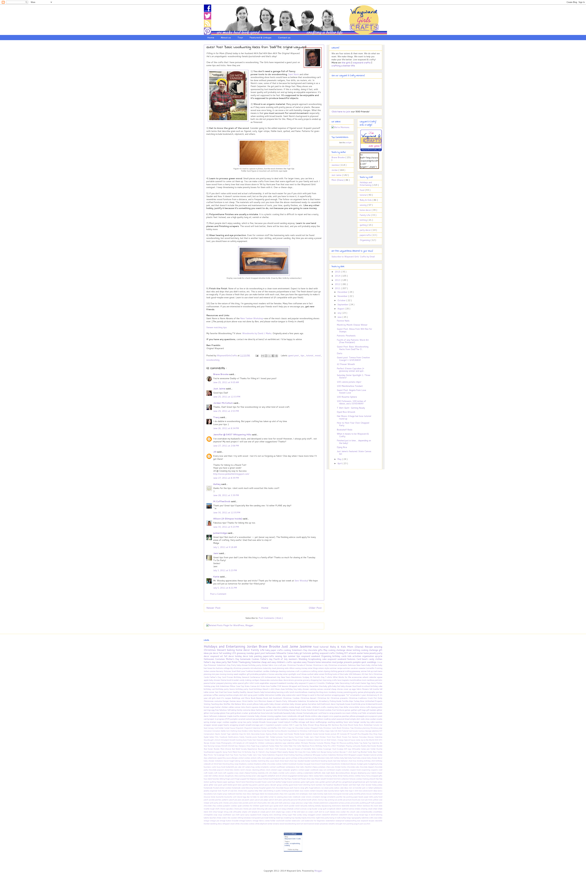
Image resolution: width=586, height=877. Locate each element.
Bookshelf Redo (344, 429)
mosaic (369, 794)
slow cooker (371, 719)
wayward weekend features (341, 659)
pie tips (379, 692)
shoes (304, 674)
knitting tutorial (288, 791)
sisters (321, 668)
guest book (293, 785)
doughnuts (229, 776)
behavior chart (347, 761)
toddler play (280, 695)
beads (330, 761)
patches (218, 800)
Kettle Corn (252, 701)
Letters (298, 743)
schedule (290, 809)
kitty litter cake (261, 791)
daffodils (318, 773)
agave (379, 677)
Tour (240, 37)
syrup (240, 722)
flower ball (296, 779)
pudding (363, 803)
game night (305, 782)
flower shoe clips (308, 779)
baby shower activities (279, 704)
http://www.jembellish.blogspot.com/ (231, 473)
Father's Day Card (218, 677)
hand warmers (317, 785)
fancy (363, 776)
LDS (234, 653)
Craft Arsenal (313, 731)
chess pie (330, 767)
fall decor (229, 656)
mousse (207, 797)
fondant (330, 779)
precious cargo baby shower (308, 803)
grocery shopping (311, 680)
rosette (207, 809)
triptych (287, 722)
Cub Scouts (353, 731)
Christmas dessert (308, 698)
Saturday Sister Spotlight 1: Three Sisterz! (353, 376)
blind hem (218, 764)
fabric (271, 665)
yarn (262, 724)
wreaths (332, 824)
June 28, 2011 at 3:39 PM (226, 495)
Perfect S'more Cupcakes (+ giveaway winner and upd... (351, 370)
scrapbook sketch (334, 809)
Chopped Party (316, 728)
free (377, 779)
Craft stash (355, 683)
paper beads (358, 797)
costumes (290, 671)
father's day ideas (213, 662)
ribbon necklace (363, 806)
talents (207, 818)
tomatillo (370, 668)
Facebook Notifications (229, 737)
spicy (247, 815)
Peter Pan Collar (281, 746)
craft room (218, 773)
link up (370, 671)
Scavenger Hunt (330, 749)
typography (356, 818)
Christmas (210, 650)
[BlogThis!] (266, 355)
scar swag (282, 809)
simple (353, 719)
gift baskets (371, 709)
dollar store (349, 707)
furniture (340, 709)
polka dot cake (268, 803)
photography (370, 692)
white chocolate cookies (245, 824)
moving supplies (274, 716)
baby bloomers (319, 758)
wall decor (311, 722)
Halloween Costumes (215, 659)
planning (228, 683)
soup (220, 815)
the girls (346, 62)
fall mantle (374, 689)
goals (220, 785)
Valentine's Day (300, 650)
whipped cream (228, 824)
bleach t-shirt (269, 689)
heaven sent (347, 785)
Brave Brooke (221, 374)
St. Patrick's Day (263, 752)
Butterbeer (368, 725)
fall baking (232, 709)
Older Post (315, 607)
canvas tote (239, 707)
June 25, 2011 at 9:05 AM (226, 382)
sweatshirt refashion (330, 815)
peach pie (233, 800)
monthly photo (360, 794)
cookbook (314, 770)
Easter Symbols (306, 734)
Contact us (284, 37)
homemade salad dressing (242, 788)
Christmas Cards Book (332, 728)
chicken (265, 665)
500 (291, 725)
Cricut (379, 662)
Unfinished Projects (373, 701)
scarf (299, 674)
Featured (262, 737)
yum (361, 824)
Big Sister (344, 725)
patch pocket (209, 800)
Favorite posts (251, 737)
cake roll (241, 767)
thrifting (328, 674)
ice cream (346, 713)
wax (359, 820)
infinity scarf (357, 713)
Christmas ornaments (338, 665)
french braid (312, 709)
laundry (331, 791)
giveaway (241, 653)
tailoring (379, 815)
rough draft (215, 809)
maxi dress (247, 794)
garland (329, 782)
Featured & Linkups (260, 37)
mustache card (230, 797)
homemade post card (312, 713)
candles (266, 671)
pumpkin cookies (230, 806)
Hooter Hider (269, 740)
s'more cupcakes (227, 809)
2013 (338, 280)
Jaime (358, 740)
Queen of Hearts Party (277, 701)
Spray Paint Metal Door (232, 752)
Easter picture (331, 734)
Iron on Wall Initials (328, 740)
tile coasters (233, 818)
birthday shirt (370, 761)
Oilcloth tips (233, 746)
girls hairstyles (372, 782)
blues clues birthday (284, 689)
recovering (310, 719)
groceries (298, 680)
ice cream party (327, 788)
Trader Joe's (252, 755)
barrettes (312, 704)
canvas (320, 689)
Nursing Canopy (214, 746)
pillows (353, 716)
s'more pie (237, 809)
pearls (247, 800)
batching (262, 761)
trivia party (324, 818)
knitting (363, 219)
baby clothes (372, 665)
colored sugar (276, 770)
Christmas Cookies (291, 698)
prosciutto (355, 803)
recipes (301, 719)
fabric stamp (314, 776)
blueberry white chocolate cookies (268, 764)
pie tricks (369, 800)
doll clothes (213, 776)
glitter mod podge (212, 713)
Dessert (222, 650)
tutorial (310, 355)
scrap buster (312, 809)
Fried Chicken (320, 737)
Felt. (268, 737)
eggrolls (264, 776)
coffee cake (271, 707)
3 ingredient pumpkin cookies (276, 725)
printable (254, 674)
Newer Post (213, 607)
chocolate (313, 650)
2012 (338, 284)
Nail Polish (232, 662)
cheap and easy (269, 662)
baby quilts (264, 704)
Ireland (317, 740)
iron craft (278, 665)
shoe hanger (218, 812)
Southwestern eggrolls (213, 752)
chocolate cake (353, 767)
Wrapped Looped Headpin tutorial (362, 755)
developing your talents (367, 773)
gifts (320, 650)
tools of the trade (340, 674)
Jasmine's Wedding (298, 659)
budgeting (372, 764)
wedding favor (342, 722)
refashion (319, 719)
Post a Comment (218, 593)
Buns (361, 725)
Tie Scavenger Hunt (222, 755)
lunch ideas (373, 791)
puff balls (371, 803)
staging (265, 815)
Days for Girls (245, 734)
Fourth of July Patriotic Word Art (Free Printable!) (353, 341)
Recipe (369, 646)
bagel (232, 761)
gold (232, 713)
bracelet (235, 680)
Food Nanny (288, 737)
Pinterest (212, 665)
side (231, 812)
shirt (211, 812)
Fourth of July (280, 659)
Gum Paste (247, 740)
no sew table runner (265, 797)
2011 (338, 288)
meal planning (278, 668)
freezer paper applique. (226, 782)
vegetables (264, 683)
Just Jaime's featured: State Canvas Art (354, 452)
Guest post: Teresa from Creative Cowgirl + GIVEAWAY (353, 359)
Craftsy (322, 731)
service (352, 809)
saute (275, 809)
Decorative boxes (258, 734)
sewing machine (226, 695)
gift (333, 782)
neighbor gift (244, 674)
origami (325, 716)
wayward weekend (311, 656)
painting (258, 656)
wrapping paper (339, 695)
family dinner (337, 776)
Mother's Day (233, 659)
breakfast (258, 671)
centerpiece (291, 767)
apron (288, 758)
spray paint (253, 695)
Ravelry (364, 746)
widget (348, 142)
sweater (362, 668)
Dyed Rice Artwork (346, 411)
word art (300, 824)
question (271, 719)
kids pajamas (249, 791)
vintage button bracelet (229, 820)
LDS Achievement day (270, 677)
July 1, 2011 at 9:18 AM (225, 547)
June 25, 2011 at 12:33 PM (226, 396)
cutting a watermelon (305, 773)
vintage (302, 722)
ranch (281, 806)
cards (344, 656)
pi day (325, 800)
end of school (282, 776)
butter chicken (221, 707)
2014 (338, 275)
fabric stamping (325, 776)
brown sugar (209, 707)
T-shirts (329, 677)
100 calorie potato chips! (349, 381)
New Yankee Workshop (251, 318)
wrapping (234, 724)
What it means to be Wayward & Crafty (353, 435)
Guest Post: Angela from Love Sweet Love (351, 391)
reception (293, 719)
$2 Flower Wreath (346, 364)
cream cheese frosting (248, 773)
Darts (339, 353)
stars (271, 815)
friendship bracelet (254, 782)
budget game (362, 764)
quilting (363, 224)
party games (358, 692)
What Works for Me (342, 677)
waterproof (340, 820)
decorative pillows (343, 773)
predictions (324, 803)
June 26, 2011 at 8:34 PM (226, 428)
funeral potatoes (294, 782)
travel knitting (270, 818)
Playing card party (353, 746)
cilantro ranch (239, 770)
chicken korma (341, 767)
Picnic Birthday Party (318, 746)
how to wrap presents (332, 713)
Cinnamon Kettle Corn (221, 731)
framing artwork (369, 779)
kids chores (239, 791)
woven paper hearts (221, 724)
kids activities (355, 656)
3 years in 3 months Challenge (321, 683)
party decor (365, 230)
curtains (293, 773)
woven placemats (321, 824)
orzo (331, 716)
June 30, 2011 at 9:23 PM (226, 526)
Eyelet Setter (209, 737)
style (327, 668)
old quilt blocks (304, 716)
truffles (295, 722)
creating (330, 707)
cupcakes (297, 662)
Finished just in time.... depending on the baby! (354, 442)
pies (285, 665)
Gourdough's (209, 740)
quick (364, 662)
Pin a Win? (332, 746)
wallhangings (322, 722)
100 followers (355, 674)
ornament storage (319, 797)
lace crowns (305, 791)
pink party (214, 803)
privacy (342, 803)
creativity (261, 773)
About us (226, 37)
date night (326, 773)
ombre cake (316, 716)
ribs (372, 806)
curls (287, 773)
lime (347, 791)
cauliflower (281, 767)
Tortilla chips (348, 701)
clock (268, 770)
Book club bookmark (273, 698)
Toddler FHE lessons (279, 686)
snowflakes (377, 812)
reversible (346, 806)
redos (235, 683)
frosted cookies (325, 709)
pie (211, 653)
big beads (340, 704)
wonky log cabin (368, 722)
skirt (246, 695)
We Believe (236, 704)
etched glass (303, 776)
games (348, 709)
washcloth (280, 820)
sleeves (333, 812)
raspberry (284, 719)
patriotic (378, 680)
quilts (277, 719)
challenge (274, 671)
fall (221, 653)
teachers (213, 818)
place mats (238, 803)
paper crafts (277, 650)
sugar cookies (223, 722)
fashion (259, 709)
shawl (347, 719)
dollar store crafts (362, 707)
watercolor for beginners (315, 820)
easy (304, 662)
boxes (348, 704)
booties (300, 764)
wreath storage (252, 724)
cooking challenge (370, 650)
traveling (287, 818)
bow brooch (316, 764)
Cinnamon (208, 731)
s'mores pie (247, 809)
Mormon (262, 701)
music (284, 716)
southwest (227, 815)
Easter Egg (365, 683)
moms (330, 794)
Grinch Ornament (222, 740)
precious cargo (289, 803)
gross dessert (271, 785)
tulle (339, 818)
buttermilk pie (232, 767)
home (366, 653)
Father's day (266, 659)
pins (232, 803)
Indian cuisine (210, 671)
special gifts (243, 683)
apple (206, 680)
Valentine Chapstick (275, 755)
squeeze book (256, 815)
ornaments (331, 797)
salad (333, 719)
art (222, 656)
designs (354, 773)
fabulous (223, 709)
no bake (253, 797)
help (262, 692)
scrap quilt (322, 809)
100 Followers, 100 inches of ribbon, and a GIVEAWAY (351, 402)
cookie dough (294, 707)
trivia (309, 818)
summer (292, 656)
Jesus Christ (241, 701)
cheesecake (265, 680)
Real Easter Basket (374, 746)
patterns (225, 800)
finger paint (230, 779)
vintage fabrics (259, 820)
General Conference (251, 677)
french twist (241, 782)
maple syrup (222, 794)
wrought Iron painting (344, 824)
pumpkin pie (261, 719)
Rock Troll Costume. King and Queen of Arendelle (291, 749)
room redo (378, 806)
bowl (324, 764)
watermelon (331, 820)
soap (215, 815)
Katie (216, 576)
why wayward (300, 683)
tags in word (370, 815)
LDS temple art (238, 743)
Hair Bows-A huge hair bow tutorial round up (354, 417)
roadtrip (327, 719)
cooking (288, 650)
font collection (343, 779)
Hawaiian (260, 740)
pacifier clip (341, 797)
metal (262, 794)
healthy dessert (247, 692)
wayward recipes (368, 820)
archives (294, 758)
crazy (236, 773)
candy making (245, 680)
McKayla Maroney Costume (312, 743)
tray (293, 818)
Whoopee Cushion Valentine (324, 755)
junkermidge (220, 533)
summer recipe (336, 668)
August (341, 308)
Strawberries (313, 701)
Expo (380, 734)
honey (256, 788)
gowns (255, 785)
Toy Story (243, 755)
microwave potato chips (274, 794)
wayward (215, 656)
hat (324, 785)
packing (349, 797)
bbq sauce (270, 761)
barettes (254, 761)
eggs (354, 689)
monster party (348, 794)
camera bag (250, 767)
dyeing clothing (331, 671)
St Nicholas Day (249, 752)
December (342, 292)
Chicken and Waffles (269, 728)
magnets (345, 680)
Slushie (379, 749)
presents (348, 662)
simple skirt (238, 695)
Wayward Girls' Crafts (293, 839)
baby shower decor (374, 758)
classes (248, 770)
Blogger (318, 870)
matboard (232, 794)
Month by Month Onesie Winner (352, 324)
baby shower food (349, 686)
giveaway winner (359, 671)
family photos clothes (352, 776)
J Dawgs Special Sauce (346, 740)
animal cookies (244, 758)
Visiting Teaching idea (213, 704)
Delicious (352, 665)
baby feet (344, 758)
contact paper (304, 770)
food (362, 190)
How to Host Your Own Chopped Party (353, 424)
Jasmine (335, 165)
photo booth (306, 800)
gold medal (228, 785)
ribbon (292, 668)
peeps (266, 800)
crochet (281, 773)
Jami (216, 553)
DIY (346, 653)
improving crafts (330, 680)
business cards (210, 767)
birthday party (255, 665)
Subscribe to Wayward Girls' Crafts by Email (353, 256)
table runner (319, 674)
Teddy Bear (372, 752)
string (284, 815)
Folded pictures (276, 737)
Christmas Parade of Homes (300, 665)
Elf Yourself (352, 734)
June (339, 317)
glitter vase (213, 785)
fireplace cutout (256, 779)
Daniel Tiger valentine (230, 734)
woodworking (212, 359)
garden (322, 782)
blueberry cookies (246, 764)
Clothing (339, 653)
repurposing (326, 806)
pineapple (360, 716)
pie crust (361, 800)
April (339, 463)
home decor (366, 210)
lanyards (320, 791)
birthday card (210, 689)
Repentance (252, 749)
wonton (328, 695)
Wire (244, 704)
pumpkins (263, 674)
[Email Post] (257, 355)
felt (275, 709)
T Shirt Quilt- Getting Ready (351, 407)
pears (252, 800)
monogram (337, 794)
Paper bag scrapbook (260, 746)
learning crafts (283, 692)
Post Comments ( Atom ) (271, 618)
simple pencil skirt (268, 812)
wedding (227, 653)
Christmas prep (376, 728)
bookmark (293, 764)
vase (376, 818)
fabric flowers (362, 689)
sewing (363, 205)
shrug (226, 812)
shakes (358, 809)
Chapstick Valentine (252, 728)
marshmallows (301, 692)
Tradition (249, 671)
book (229, 680)
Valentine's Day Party (227, 665)
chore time (229, 770)
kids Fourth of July (226, 791)
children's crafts (285, 662)
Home (210, 37)
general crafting (345, 671)
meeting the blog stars (318, 692)
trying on (333, 818)
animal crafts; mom (258, 758)
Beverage (324, 725)
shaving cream (367, 809)
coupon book (355, 770)
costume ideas (276, 680)
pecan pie (259, 800)
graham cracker (242, 713)
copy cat (322, 770)
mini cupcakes (290, 794)
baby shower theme (218, 680)
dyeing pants (376, 707)
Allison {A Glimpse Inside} (228, 518)
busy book (221, 767)
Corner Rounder (268, 731)
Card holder (219, 728)
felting (222, 779)
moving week (232, 674)
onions (309, 797)
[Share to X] (269, 355)
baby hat (336, 686)
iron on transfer (355, 788)
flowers (311, 662)
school (297, 809)
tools (257, 683)
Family (242, 737)
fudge (284, 782)
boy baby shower (302, 689)
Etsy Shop (373, 734)
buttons (219, 668)
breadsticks (336, 764)
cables (231, 707)
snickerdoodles (366, 812)
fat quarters (268, 709)
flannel (292, 709)
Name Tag (358, 743)
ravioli (297, 806)
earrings (207, 709)
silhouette (237, 812)
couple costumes (342, 770)
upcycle (378, 656)
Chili (280, 728)
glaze (206, 785)
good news (237, 785)
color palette (282, 707)
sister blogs (313, 668)
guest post (293, 355)
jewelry (373, 653)
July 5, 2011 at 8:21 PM (225, 587)
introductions (256, 668)
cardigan (256, 680)
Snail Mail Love (238, 671)
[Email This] (262, 355)
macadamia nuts (210, 794)
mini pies (216, 674)
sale (266, 809)
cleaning (282, 671)
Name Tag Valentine (371, 743)
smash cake (355, 812)
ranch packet (289, 806)
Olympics (242, 746)
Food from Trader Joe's (305, 737)
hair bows (228, 692)
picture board (351, 800)
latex (326, 791)
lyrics (380, 791)
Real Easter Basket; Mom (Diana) (218, 749)
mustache (220, 797)
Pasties (272, 746)
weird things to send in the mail (310, 695)
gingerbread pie (359, 782)
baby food (352, 758)
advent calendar (369, 677)
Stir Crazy (299, 752)
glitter (379, 709)
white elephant (261, 824)
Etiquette (365, 734)
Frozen (345, 737)
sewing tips (281, 656)
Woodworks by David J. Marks (256, 333)
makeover (222, 716)
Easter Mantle (294, 734)
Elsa (359, 734)
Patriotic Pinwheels (346, 335)
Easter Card (283, 734)
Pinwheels (341, 746)
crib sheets (273, 773)
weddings (372, 662)
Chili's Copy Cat (288, 728)
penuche (287, 800)
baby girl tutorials (303, 653)
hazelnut (330, 785)
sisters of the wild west (295, 812)
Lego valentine (288, 743)
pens (281, 800)
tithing (241, 818)
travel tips (280, 818)
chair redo (300, 767)
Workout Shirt (342, 755)
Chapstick (239, 728)
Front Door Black (334, 737)
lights (342, 791)
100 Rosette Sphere (347, 396)
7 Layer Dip (298, 725)
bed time (337, 761)
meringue (256, 794)
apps (283, 758)
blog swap (234, 764)
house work (289, 788)
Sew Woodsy (301, 580)
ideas (346, 788)
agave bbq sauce (224, 758)
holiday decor (242, 656)
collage (226, 668)
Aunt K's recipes (224, 698)
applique (277, 758)
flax (282, 779)
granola (261, 785)
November (342, 296)
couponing (366, 770)
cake (324, 659)
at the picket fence (305, 758)
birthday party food (245, 689)
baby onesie (362, 758)
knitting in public (274, 791)
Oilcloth (224, 746)
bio (214, 668)
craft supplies (228, 773)
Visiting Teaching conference (300, 755)
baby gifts (327, 686)
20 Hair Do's (367, 674)
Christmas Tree (348, 728)
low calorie (363, 791)
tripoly (304, 818)
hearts (257, 692)
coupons (374, 770)
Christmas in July (320, 665)
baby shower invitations (214, 761)
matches (239, 794)
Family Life (365, 215)
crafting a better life (343, 65)
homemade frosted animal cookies (218, 788)
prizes (348, 803)
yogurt (357, 824)
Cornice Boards (281, 731)
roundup (250, 653)
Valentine (256, 662)
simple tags (281, 812)
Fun (350, 737)
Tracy (216, 417)
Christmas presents (339, 698)
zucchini (366, 824)
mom (364, 680)
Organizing (365, 240)
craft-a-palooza (302, 671)
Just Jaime (219, 388)
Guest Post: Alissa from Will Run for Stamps (354, 330)
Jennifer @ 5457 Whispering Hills (232, 434)
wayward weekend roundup (282, 683)
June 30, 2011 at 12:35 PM (226, 512)
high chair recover (364, 785)
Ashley (217, 484)
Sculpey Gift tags (344, 749)
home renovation (324, 662)
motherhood (377, 794)
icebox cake (339, 788)
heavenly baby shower (293, 713)
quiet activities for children (249, 806)
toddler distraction (266, 695)
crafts (287, 843)
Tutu (259, 755)
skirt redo (360, 719)
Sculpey (306, 677)
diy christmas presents (240, 668)
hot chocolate (278, 788)
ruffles (215, 695)
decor (216, 653)
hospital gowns (265, 788)
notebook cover (299, 797)
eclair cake (256, 776)
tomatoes (247, 818)
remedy (318, 806)
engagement (293, 776)
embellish (272, 776)
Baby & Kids (366, 199)
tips (303, 355)
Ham (254, 740)
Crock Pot (372, 698)
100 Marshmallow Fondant (350, 386)
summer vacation (350, 668)
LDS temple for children (255, 743)
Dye (206, 665)
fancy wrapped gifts (374, 776)
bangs (248, 761)
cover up (348, 689)
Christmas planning (362, 728)
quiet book (264, 806)
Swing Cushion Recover (336, 752)
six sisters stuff (312, 812)
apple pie (270, 758)
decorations (288, 680)
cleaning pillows (259, 770)
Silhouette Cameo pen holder (364, 749)
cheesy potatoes (319, 767)
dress (236, 776)
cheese (262, 707)
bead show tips (291, 761)
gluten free (225, 713)
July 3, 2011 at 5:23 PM (225, 570)
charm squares (252, 707)
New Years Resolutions (291, 677)
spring (207, 722)
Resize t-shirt (264, 749)
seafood (345, 809)
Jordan (334, 170)
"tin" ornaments (353, 695)
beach (365, 659)
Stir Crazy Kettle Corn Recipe (315, 752)
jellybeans (378, 788)
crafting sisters (317, 671)
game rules (314, 782)
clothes (378, 659)
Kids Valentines (223, 686)
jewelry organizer (211, 791)
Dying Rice (342, 447)
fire (248, 779)
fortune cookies (356, 779)
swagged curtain (314, 815)
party (224, 662)
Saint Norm (293, 74)
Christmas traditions (358, 698)
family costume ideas (246, 709)
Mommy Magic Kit (331, 743)
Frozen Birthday (234, 677)
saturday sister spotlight (286, 674)
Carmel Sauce (229, 728)
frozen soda (267, 782)
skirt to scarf (324, 812)
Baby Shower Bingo (311, 725)
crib (267, 773)
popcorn (374, 716)
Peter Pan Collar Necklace (299, 746)
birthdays (258, 689)
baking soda (240, 761)
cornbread (330, 770)
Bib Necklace (334, 725)
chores (340, 689)
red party (304, 806)
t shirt (252, 683)
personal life (296, 800)
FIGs (217, 737)
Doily (380, 698)
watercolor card (298, 820)
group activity (283, 785)
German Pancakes (359, 737)
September (343, 304)
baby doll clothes (333, 758)
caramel (327, 689)
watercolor (291, 695)
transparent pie (257, 818)
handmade (278, 713)
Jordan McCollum (223, 402)
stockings (277, 815)
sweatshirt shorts (346, 815)
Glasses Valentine (374, 737)
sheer (375, 809)
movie (213, 797)
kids (251, 656)
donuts (222, 776)
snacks (379, 719)
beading (324, 761)
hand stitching (304, 785)
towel (281, 722)
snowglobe (208, 815)
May (339, 459)
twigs (349, 818)
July (339, 312)
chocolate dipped (367, 767)
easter (360, 653)
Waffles (227, 704)
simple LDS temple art (251, 812)
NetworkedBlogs (290, 834)
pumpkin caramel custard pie (243, 719)
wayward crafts (362, 62)
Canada (376, 725)
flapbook (277, 779)
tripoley (298, 818)
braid (353, 704)
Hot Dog (279, 740)
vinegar (207, 820)
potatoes (208, 695)
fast (217, 692)
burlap (379, 764)
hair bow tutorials (265, 713)
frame (304, 709)
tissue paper (272, 722)
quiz (271, 806)
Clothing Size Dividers (239, 731)
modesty (333, 692)
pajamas (338, 716)
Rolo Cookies (317, 749)
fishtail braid (268, 779)
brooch (379, 704)
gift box (338, 782)
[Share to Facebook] (273, 355)
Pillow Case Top (237, 686)
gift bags (362, 709)
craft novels (209, 773)
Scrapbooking (315, 659)
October (341, 300)
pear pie (241, 800)
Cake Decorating (342, 683)
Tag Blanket (362, 752)
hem (355, 785)
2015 (338, 271)
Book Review (257, 698)
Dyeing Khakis (272, 734)
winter (270, 824)
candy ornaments (262, 767)
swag (304, 815)
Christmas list (323, 698)
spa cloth (236, 815)
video (380, 818)
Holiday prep (210, 686)
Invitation (310, 740)
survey (299, 815)
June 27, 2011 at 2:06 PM (226, 445)
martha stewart (240, 716)
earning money (245, 776)
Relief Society (242, 749)
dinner (349, 650)
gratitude (253, 713)
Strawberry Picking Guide (330, 701)
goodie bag (247, 785)
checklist (308, 767)
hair (321, 680)
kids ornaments (370, 713)
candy (372, 659)
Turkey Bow (359, 701)
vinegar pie (215, 820)
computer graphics (290, 770)
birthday (336, 656)
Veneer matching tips (216, 327)
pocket (246, 803)
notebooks (292, 716)
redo (286, 668)
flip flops (288, 779)
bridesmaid (371, 704)
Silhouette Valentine (297, 701)
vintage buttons (246, 820)
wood (318, 355)
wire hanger (354, 722)
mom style (313, 794)
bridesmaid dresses (349, 764)
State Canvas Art (252, 686)
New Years (361, 665)
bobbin (285, 764)
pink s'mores (224, 803)
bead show (280, 761)
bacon (227, 761)
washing (332, 722)
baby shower (243, 665)
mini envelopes (302, 794)
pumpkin (357, 662)
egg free (215, 709)
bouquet (307, 764)
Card (359, 659)
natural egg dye (243, 797)
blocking (226, 764)
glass (380, 782)
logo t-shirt (354, 791)
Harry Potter (376, 683)
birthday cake (376, 686)
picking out (333, 800)
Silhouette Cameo (285, 653)
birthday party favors (226, 689)
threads (262, 722)
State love (265, 686)
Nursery (220, 671)
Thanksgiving (244, 662)
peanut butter (210, 683)
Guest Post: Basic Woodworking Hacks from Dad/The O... (352, 348)
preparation (334, 803)
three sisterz (222, 818)
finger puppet (241, 779)
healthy (236, 692)
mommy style (322, 794)
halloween (271, 653)
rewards (353, 806)
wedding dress (216, 824)
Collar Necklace (254, 731)
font (335, 779)
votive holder (270, 820)
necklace (371, 680)
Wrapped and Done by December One (306, 686)
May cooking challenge (334, 650)
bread (328, 764)
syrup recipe (359, 815)
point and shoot (255, 803)
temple (255, 722)
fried (221, 692)
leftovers (213, 716)
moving (223, 674)
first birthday (283, 709)
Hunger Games (229, 701)
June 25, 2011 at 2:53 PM (226, 411)
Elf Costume (342, 734)
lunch (292, 692)
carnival (272, 767)
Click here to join (340, 111)
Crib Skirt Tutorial (341, 731)
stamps (213, 722)
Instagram (302, 740)
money (340, 692)
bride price (361, 704)
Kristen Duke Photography (221, 743)
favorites (216, 779)
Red (234, 749)
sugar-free (292, 815)
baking (231, 650)
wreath (242, 724)
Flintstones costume (213, 701)
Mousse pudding (346, 743)
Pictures (228, 671)
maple (230, 716)
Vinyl (286, 755)
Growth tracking (236, 740)
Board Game (353, 725)
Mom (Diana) (337, 179)
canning (313, 689)
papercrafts (366, 235)
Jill (215, 451)
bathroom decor (328, 704)
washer (288, 820)
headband (338, 785)
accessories (357, 677)
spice (242, 815)
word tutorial (309, 824)
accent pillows (252, 704)
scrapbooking (295, 843)
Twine (264, 755)
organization (368, 656)
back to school (364, 686)
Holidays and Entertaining (366, 184)
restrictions (337, 806)
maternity (267, 668)
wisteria (276, 824)
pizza (368, 716)
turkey (344, 818)
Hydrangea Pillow (290, 740)
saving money (301, 668)
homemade (245, 659)
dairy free (339, 707)
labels (297, 791)
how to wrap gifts (301, 788)
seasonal (340, 719)
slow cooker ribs (343, 812)
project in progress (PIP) (219, 719)
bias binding (358, 761)
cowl (380, 770)
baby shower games (299, 704)
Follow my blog (293, 849)
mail (375, 671)
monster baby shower (257, 716)
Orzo (248, 746)
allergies (234, 758)
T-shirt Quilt (351, 752)
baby (268, 650)
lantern (313, 791)
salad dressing (258, 809)
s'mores (271, 674)
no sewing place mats (283, 797)
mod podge (338, 662)
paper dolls (369, 797)
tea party (247, 722)
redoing (311, 806)
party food (378, 797)
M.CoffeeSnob (222, 501)
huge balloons (315, 788)
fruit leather (277, 782)
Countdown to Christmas (298, 731)
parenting (348, 692)
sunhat (310, 674)
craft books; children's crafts (314, 707)
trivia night (315, 818)
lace (339, 680)
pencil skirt (274, 800)
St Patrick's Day (317, 677)
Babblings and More (241, 698)
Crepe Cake (329, 731)
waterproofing (351, 820)
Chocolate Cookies (303, 728)
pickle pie (342, 800)
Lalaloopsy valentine (273, 743)
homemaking (270, 692)
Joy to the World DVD (370, 740)
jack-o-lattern (368, 788)
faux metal (208, 779)
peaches (346, 716)
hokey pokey (377, 785)
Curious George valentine (368, 731)
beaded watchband (312, 761)
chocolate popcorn (216, 770)
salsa (270, 809)
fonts (298, 709)
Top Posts (234, 755)
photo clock (317, 800)
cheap (334, 689)
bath (319, 704)
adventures (212, 758)
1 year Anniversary (369, 695)
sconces (303, 809)
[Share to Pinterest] (276, 355)
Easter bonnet (319, 734)
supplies (234, 722)
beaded (301, 761)
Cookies (255, 659)
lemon (337, 791)
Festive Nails (343, 320)
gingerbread (347, 782)
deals (333, 773)
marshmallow (355, 680)
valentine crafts (367, 818)
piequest (220, 683)
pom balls (279, 803)
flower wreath (321, 779)
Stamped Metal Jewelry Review (282, 752)
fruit (334, 709)
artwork (353, 653)
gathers (354, 709)
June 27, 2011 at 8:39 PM (226, 477)
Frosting (378, 668)
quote (276, 806)
